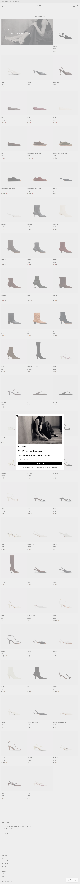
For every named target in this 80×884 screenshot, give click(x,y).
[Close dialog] (17, 415)
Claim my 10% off (40, 463)
